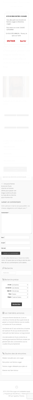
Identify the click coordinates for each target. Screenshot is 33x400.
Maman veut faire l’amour (10, 370)
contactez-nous (25, 391)
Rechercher (17, 304)
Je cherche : (9, 287)
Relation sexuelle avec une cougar (13, 358)
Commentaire (5, 212)
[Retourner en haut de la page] (16, 387)
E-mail (3, 242)
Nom (2, 237)
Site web (3, 248)
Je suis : (10, 284)
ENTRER (11, 40)
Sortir (23, 40)
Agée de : (9, 291)
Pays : (10, 294)
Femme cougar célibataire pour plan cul (14, 366)
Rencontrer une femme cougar (12, 362)
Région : (10, 297)
